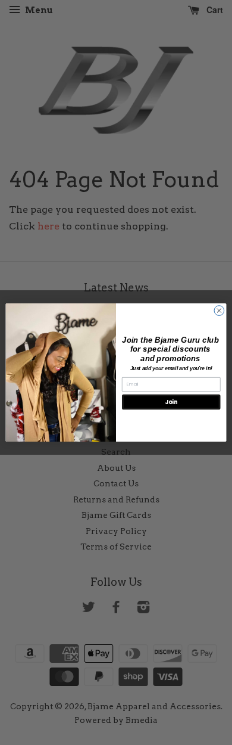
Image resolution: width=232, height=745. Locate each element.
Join (171, 402)
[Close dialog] (219, 311)
